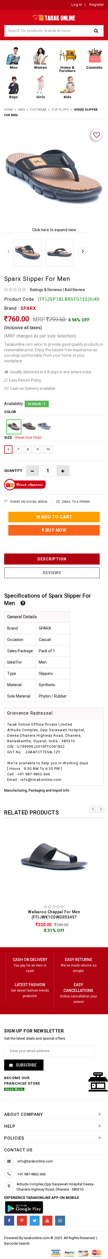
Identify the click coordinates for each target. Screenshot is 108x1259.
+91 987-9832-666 (31, 1174)
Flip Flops (60, 109)
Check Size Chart (27, 437)
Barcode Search (17, 1243)
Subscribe (26, 1065)
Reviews (52, 573)
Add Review (75, 290)
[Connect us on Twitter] (35, 1221)
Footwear (38, 109)
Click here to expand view (54, 230)
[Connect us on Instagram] (60, 1221)
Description (51, 559)
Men (21, 109)
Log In (76, 4)
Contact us (18, 1150)
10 (48, 449)
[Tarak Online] (54, 16)
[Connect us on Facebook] (9, 1221)
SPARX (28, 308)
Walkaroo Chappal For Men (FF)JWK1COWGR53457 (54, 914)
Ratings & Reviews (46, 290)
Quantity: (13, 471)
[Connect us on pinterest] (22, 1221)
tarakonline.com (37, 1238)
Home (8, 109)
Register (96, 4)
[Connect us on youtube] (47, 1221)
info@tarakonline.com (35, 1161)
